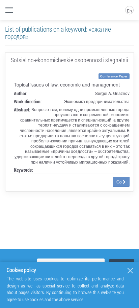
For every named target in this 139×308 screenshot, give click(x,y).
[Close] (130, 270)
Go (119, 181)
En (129, 10)
